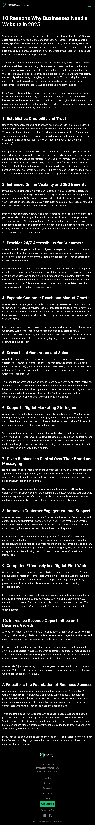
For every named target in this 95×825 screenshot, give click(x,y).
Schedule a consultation (47, 771)
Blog (47, 798)
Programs (47, 788)
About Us (47, 778)
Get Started (28, 5)
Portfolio (47, 793)
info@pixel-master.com (47, 768)
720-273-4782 (47, 764)
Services (47, 783)
